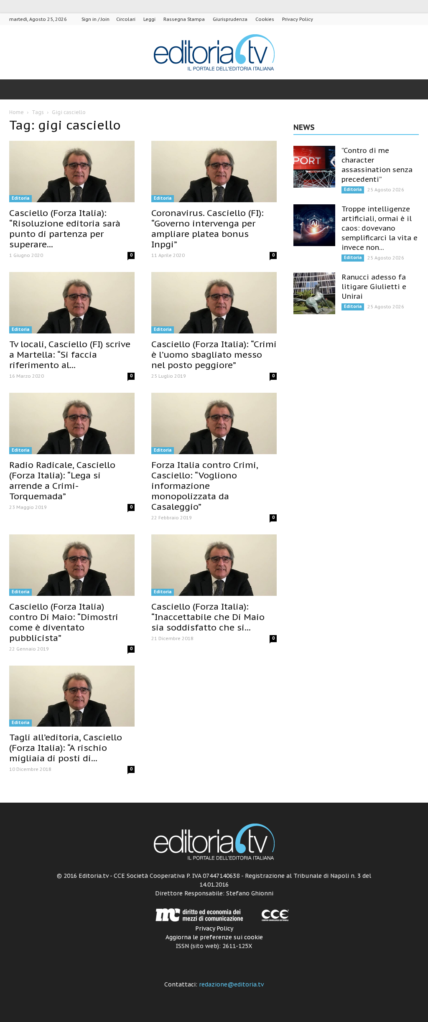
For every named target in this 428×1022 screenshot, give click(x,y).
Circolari (125, 19)
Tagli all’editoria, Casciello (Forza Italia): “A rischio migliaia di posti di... (65, 748)
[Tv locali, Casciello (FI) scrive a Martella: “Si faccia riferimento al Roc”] (72, 302)
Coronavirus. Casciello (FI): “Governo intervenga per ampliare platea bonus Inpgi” (207, 228)
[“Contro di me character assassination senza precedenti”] (314, 167)
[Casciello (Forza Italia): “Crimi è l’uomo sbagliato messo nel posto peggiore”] (214, 302)
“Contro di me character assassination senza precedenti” (377, 165)
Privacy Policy (297, 19)
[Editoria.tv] (214, 52)
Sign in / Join (96, 19)
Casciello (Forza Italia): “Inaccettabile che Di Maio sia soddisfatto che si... (208, 617)
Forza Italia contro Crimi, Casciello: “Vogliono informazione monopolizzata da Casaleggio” (204, 485)
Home (16, 112)
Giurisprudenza (230, 19)
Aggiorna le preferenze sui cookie (214, 937)
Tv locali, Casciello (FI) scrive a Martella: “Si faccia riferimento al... (69, 354)
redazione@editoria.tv (231, 984)
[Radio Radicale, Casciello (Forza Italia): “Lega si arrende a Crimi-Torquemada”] (72, 423)
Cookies (264, 19)
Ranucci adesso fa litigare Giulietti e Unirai (373, 286)
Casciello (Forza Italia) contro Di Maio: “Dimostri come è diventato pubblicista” (63, 622)
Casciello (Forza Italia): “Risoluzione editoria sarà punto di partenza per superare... (64, 228)
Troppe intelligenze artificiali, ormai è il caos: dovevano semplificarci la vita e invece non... (379, 228)
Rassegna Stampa (184, 19)
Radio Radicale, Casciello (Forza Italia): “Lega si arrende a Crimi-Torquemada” (62, 480)
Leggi (149, 19)
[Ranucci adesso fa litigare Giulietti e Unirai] (314, 293)
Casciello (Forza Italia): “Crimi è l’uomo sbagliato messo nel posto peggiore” (214, 354)
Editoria (20, 198)
